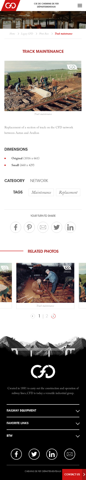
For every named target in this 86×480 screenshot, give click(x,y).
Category (14, 180)
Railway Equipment (21, 410)
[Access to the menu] (80, 5)
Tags (17, 192)
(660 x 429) (22, 165)
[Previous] (33, 316)
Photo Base (44, 33)
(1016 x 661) (25, 158)
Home (12, 33)
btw (10, 436)
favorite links (17, 423)
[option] (45, 286)
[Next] (53, 316)
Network (39, 180)
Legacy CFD (27, 33)
